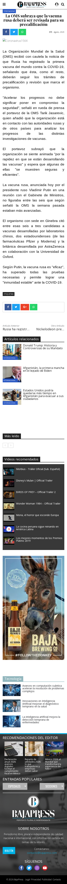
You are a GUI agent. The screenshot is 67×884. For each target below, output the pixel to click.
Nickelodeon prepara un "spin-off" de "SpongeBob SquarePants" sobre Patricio (50, 329)
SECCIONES (51, 786)
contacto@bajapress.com (42, 852)
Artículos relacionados (21, 339)
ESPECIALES (14, 786)
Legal (27, 879)
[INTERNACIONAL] (15, 351)
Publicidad (47, 879)
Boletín (9, 850)
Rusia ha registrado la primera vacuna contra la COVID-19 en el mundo (17, 329)
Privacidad (36, 879)
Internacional (9, 11)
